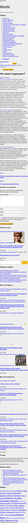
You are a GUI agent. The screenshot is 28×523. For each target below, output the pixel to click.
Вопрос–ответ (7, 21)
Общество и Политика (9, 42)
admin (1, 77)
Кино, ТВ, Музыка (8, 34)
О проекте (6, 59)
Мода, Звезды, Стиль (9, 37)
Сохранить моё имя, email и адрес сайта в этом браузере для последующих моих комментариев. (13, 219)
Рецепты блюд (7, 50)
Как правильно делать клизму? (8, 252)
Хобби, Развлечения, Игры (10, 56)
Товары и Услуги (8, 53)
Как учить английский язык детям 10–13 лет (13, 275)
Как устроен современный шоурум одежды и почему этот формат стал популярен (13, 280)
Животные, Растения (9, 28)
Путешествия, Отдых (9, 45)
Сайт (1, 215)
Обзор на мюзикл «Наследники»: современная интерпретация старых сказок (14, 369)
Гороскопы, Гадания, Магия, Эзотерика (14, 24)
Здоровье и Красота (8, 29)
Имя (1, 209)
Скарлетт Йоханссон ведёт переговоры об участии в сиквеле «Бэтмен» (13, 294)
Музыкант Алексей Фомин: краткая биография (11, 333)
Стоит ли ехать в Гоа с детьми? (9, 270)
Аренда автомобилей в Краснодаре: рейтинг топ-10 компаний (11, 394)
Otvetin (5, 7)
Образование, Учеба (9, 40)
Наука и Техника (8, 39)
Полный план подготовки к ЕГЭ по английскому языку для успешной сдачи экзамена (14, 442)
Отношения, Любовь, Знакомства (12, 43)
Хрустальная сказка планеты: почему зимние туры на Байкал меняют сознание (13, 277)
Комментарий (4, 194)
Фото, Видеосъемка (8, 54)
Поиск (1, 260)
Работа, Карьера (7, 47)
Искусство (6, 32)
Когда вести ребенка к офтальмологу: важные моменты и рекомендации (12, 246)
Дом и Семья (6, 26)
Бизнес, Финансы (8, 20)
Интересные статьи (8, 31)
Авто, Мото (6, 18)
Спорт (4, 51)
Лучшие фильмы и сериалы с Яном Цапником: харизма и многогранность (12, 327)
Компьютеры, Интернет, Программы (13, 36)
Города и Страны (8, 23)
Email (2, 212)
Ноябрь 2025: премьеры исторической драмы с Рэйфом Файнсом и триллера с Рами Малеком (12, 301)
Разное (5, 48)
